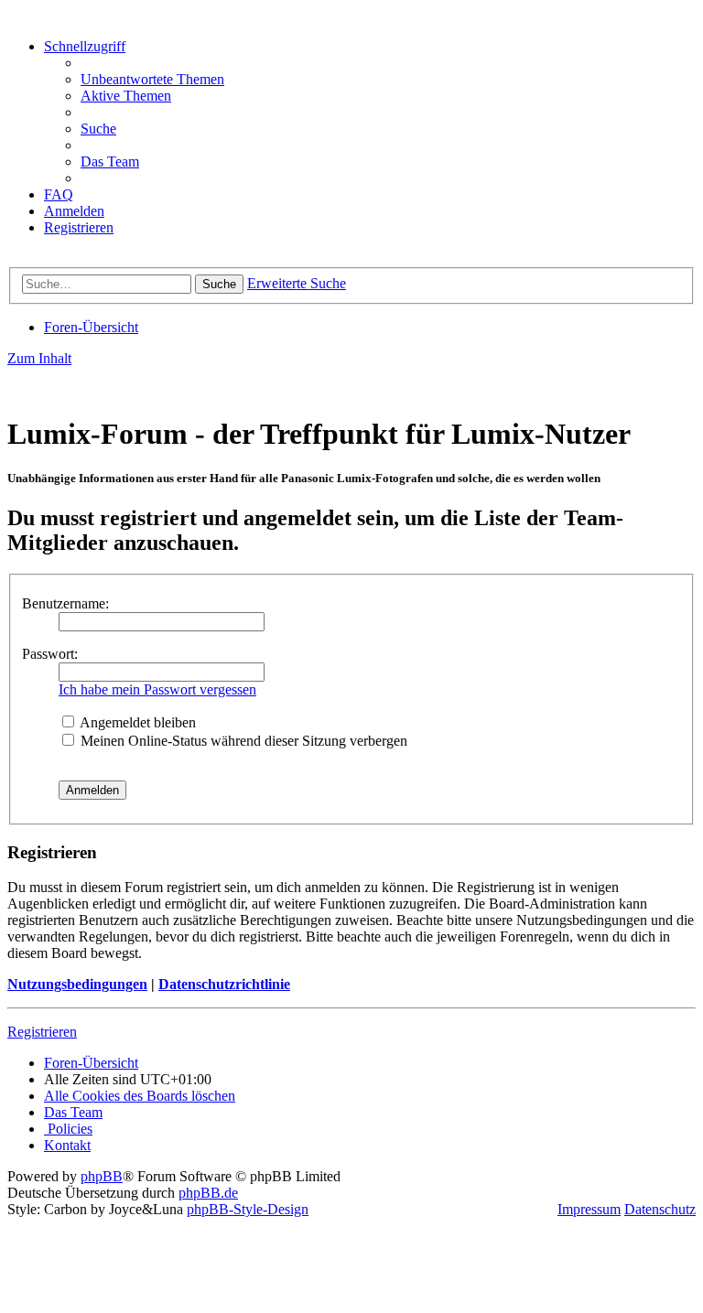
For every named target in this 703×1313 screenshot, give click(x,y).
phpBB (102, 1176)
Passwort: (50, 654)
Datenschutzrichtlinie (224, 984)
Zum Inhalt (39, 358)
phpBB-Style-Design (247, 1209)
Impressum (589, 1209)
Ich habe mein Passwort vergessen (157, 689)
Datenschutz (660, 1209)
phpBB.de (208, 1192)
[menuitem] (152, 79)
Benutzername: (65, 603)
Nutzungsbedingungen (77, 984)
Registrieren (42, 1031)
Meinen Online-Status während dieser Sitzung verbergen (242, 740)
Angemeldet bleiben (136, 722)
